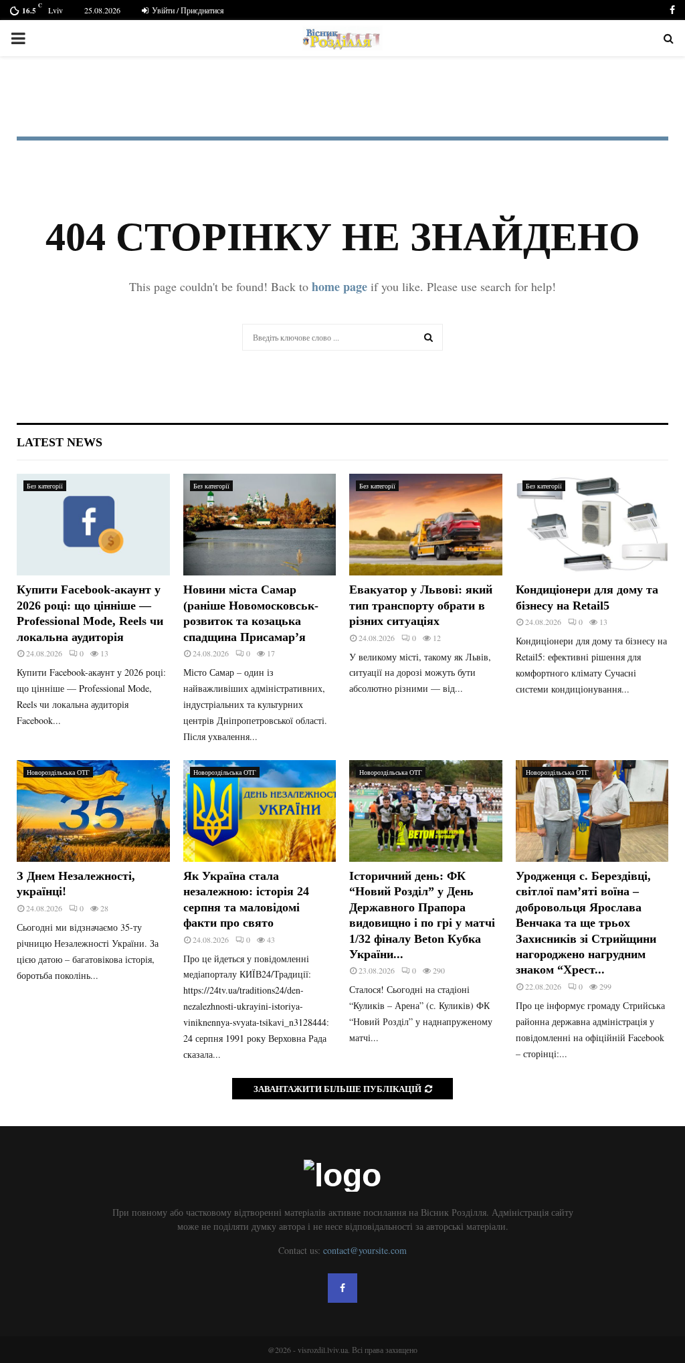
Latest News (59, 442)
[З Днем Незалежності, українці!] (93, 811)
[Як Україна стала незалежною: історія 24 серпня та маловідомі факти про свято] (259, 811)
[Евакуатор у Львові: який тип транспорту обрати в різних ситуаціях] (425, 524)
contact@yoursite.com (365, 1250)
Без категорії (45, 485)
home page (339, 286)
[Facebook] (342, 1288)
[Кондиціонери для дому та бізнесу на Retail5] (592, 524)
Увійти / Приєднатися (187, 10)
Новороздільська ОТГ (58, 772)
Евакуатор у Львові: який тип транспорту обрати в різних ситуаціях (420, 605)
